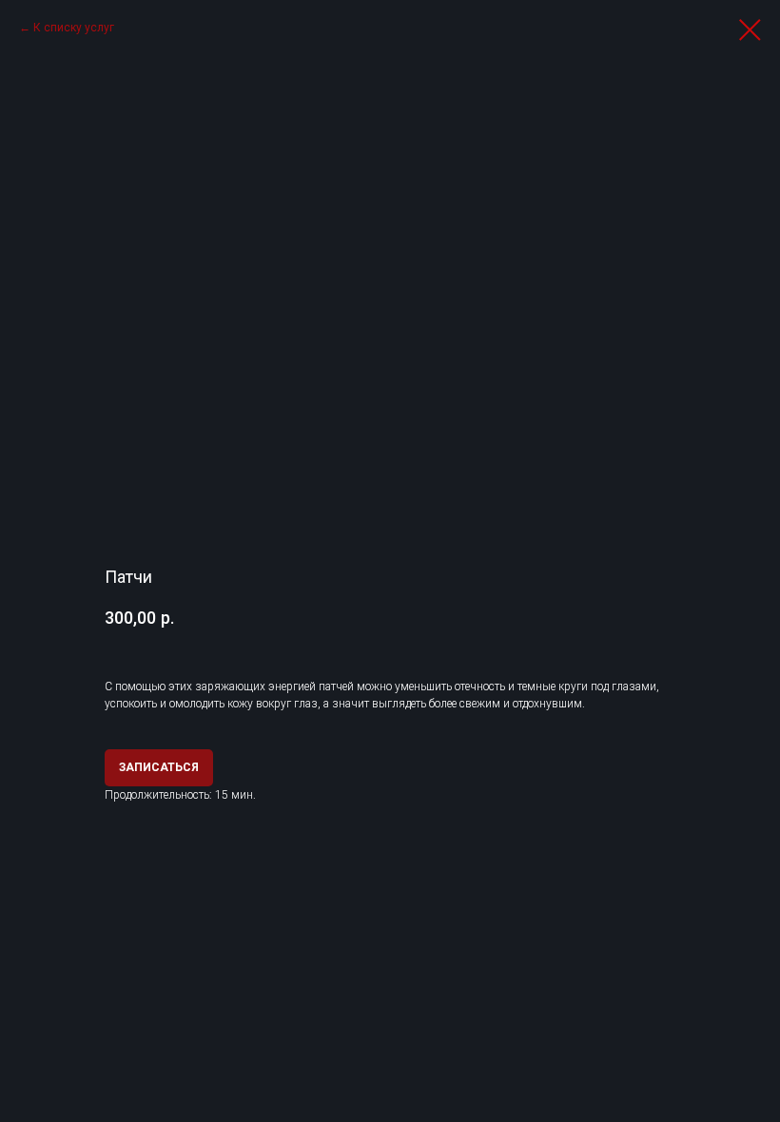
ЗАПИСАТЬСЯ (159, 767)
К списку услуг (73, 27)
